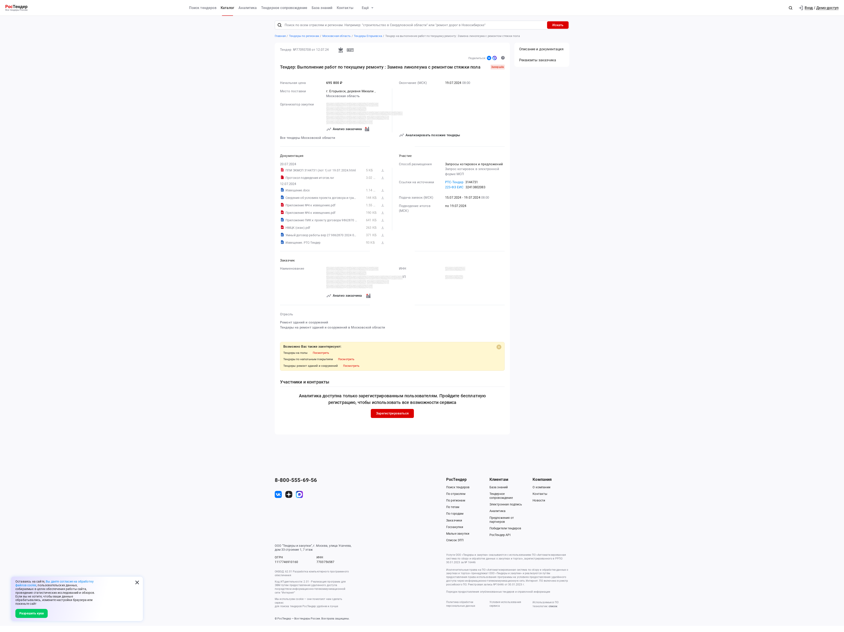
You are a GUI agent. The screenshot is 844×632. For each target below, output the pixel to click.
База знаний (322, 8)
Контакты (345, 8)
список (553, 606)
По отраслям (455, 494)
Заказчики (454, 520)
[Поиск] (279, 25)
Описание (541, 49)
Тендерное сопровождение (284, 8)
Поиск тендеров (202, 8)
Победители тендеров (505, 528)
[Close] (499, 347)
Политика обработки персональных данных (460, 604)
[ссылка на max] (299, 494)
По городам (455, 513)
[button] (790, 7)
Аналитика (247, 8)
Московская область (343, 96)
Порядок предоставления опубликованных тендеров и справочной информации (498, 591)
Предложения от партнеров (501, 519)
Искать (557, 25)
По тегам (452, 507)
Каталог (227, 8)
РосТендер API (500, 535)
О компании (541, 487)
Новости (539, 500)
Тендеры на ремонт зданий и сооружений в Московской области (332, 327)
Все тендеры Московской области (307, 138)
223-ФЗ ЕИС (454, 187)
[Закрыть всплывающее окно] (137, 582)
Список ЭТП (455, 540)
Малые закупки (457, 533)
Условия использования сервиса (505, 604)
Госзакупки (454, 527)
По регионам (455, 500)
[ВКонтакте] (489, 58)
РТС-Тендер (454, 182)
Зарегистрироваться (392, 413)
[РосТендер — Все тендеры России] (16, 8)
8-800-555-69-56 (296, 480)
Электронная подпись (505, 504)
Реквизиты (537, 60)
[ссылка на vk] (278, 494)
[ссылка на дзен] (288, 494)
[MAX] (494, 58)
